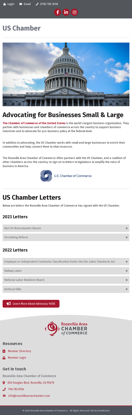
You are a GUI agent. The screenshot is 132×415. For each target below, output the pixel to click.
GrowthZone (103, 410)
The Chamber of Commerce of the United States (34, 123)
